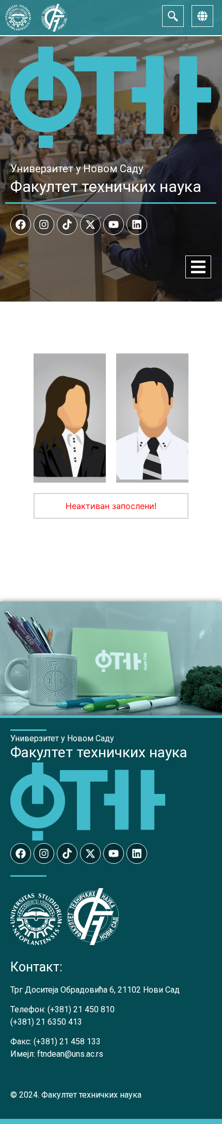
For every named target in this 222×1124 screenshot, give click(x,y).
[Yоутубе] (113, 224)
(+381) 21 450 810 (81, 1009)
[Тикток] (67, 224)
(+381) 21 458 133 (67, 1041)
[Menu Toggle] (198, 267)
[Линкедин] (136, 224)
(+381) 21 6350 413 (46, 1022)
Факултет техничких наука (105, 186)
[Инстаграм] (44, 224)
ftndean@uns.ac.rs (70, 1054)
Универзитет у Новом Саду (76, 168)
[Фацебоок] (20, 224)
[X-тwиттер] (90, 224)
